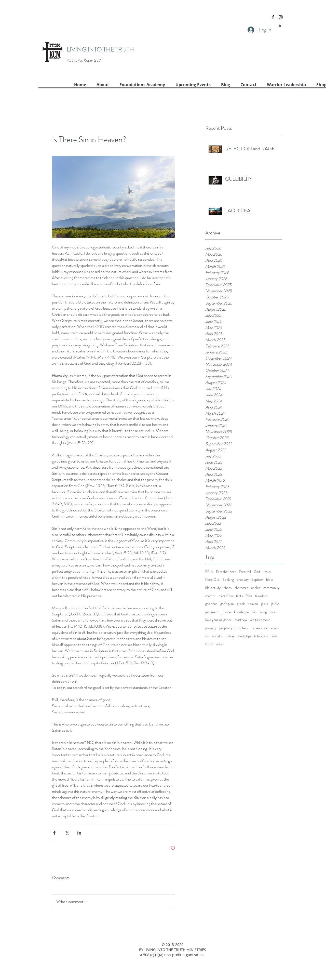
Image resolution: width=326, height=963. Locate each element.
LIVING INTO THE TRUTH (100, 49)
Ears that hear (226, 571)
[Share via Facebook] (54, 832)
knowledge (241, 612)
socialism (218, 636)
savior (275, 628)
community (271, 587)
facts (239, 595)
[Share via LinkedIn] (79, 832)
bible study (213, 587)
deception (226, 595)
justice (226, 612)
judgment (212, 612)
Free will (245, 571)
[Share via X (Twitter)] (66, 832)
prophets (242, 628)
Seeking (228, 579)
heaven (253, 603)
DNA (209, 571)
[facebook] (273, 17)
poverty (210, 628)
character (241, 587)
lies (254, 612)
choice (255, 587)
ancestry (243, 579)
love (273, 612)
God (257, 571)
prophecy (226, 628)
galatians (211, 603)
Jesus (266, 571)
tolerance (261, 636)
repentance (259, 628)
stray (231, 636)
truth (209, 644)
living (263, 612)
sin (207, 636)
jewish (275, 603)
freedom (261, 595)
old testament (260, 619)
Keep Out (212, 579)
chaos (228, 587)
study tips (244, 636)
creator (210, 595)
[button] (280, 25)
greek (241, 603)
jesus (264, 603)
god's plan (227, 603)
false (249, 595)
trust (274, 636)
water (220, 644)
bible (269, 579)
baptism (257, 579)
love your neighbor (218, 619)
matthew (241, 619)
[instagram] (280, 17)
